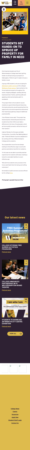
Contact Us (15, 423)
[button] (21, 2)
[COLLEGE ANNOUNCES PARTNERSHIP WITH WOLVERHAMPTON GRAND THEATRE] (15, 275)
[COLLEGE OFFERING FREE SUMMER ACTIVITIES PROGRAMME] (15, 238)
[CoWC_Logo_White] (15, 404)
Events (15, 412)
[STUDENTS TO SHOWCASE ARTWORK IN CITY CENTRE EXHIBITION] (15, 313)
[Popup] (27, 3)
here (11, 173)
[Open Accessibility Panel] (4, 9)
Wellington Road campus (9, 88)
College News (15, 409)
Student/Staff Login (15, 420)
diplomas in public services (9, 86)
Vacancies (15, 414)
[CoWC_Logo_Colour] (6, 3)
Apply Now (15, 417)
